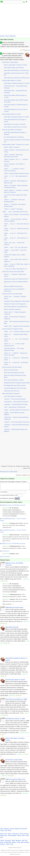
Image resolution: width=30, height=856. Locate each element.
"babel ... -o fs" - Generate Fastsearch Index (17, 331)
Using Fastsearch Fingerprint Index (12, 328)
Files (1, 842)
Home (2, 36)
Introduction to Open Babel (10, 62)
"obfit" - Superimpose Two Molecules (15, 407)
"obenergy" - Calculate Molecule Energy (15, 404)
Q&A (22, 842)
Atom (2, 828)
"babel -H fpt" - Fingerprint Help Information (16, 326)
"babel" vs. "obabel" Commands (13, 209)
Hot (6, 833)
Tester (2, 840)
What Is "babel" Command (11, 147)
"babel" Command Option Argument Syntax (16, 173)
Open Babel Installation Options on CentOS (16, 83)
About (9, 833)
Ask (1, 837)
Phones (2, 844)
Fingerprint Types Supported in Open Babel (16, 301)
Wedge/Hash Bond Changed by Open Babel (17, 382)
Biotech (26, 842)
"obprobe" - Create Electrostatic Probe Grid (16, 422)
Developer (8, 840)
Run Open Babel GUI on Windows (14, 137)
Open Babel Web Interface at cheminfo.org (16, 70)
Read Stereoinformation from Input (14, 372)
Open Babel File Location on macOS (14, 124)
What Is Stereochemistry (11, 370)
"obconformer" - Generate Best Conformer (16, 401)
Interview (26, 833)
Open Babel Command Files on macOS (15, 127)
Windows (18, 840)
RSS (23, 835)
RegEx (14, 842)
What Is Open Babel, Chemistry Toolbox (15, 65)
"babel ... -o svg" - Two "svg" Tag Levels (15, 247)
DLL (26, 840)
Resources (3, 835)
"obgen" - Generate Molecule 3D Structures (16, 410)
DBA (13, 840)
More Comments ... (5, 556)
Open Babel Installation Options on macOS (16, 117)
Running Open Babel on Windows (12, 129)
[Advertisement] (15, 19)
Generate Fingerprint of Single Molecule (15, 306)
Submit (17, 498)
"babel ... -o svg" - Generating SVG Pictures (15, 211)
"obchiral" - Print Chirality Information (15, 399)
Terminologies (12, 835)
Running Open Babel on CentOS (11, 80)
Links (18, 842)
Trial (6, 830)
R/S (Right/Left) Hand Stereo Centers (15, 385)
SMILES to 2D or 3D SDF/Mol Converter (13, 505)
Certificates (7, 842)
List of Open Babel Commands (13, 396)
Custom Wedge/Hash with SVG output (15, 388)
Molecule (13, 36)
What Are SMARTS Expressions (13, 286)
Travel (8, 844)
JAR (23, 840)
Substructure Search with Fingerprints (15, 304)
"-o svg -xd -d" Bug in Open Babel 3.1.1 (15, 268)
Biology (6, 828)
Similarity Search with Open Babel (12, 293)
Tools (7, 36)
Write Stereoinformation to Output (14, 380)
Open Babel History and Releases (14, 67)
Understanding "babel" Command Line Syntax (15, 144)
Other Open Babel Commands (11, 393)
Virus (9, 830)
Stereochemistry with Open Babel (12, 367)
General (12, 828)
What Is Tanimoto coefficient (12, 309)
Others (19, 835)
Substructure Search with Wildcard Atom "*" (16, 279)
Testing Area (5, 551)
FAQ (21, 833)
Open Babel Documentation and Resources (16, 77)
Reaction (24, 828)
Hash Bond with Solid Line (12, 390)
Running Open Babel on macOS (11, 114)
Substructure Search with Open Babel (13, 271)
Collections (15, 833)
